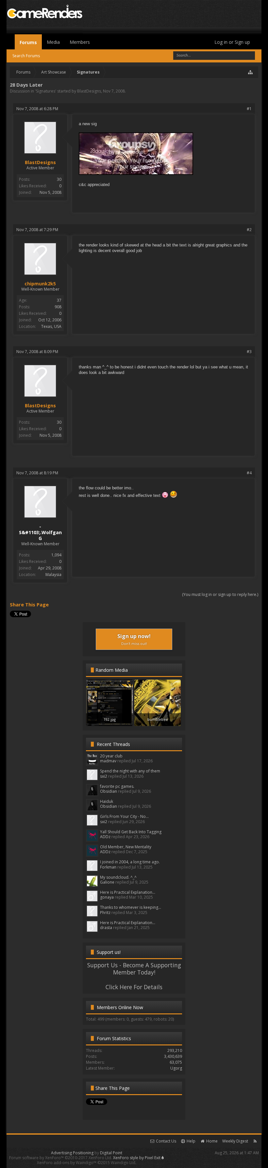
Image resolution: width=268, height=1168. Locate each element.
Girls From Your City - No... (124, 816)
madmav (108, 761)
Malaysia (53, 574)
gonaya (107, 897)
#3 (249, 351)
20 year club (111, 756)
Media (53, 42)
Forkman (108, 867)
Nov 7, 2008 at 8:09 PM (37, 351)
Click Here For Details (134, 987)
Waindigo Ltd (123, 1162)
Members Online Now (120, 1007)
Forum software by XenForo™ (60, 1157)
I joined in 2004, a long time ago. (130, 862)
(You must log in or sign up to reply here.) (220, 594)
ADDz (105, 836)
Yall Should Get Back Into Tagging (130, 832)
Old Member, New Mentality (125, 847)
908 (58, 307)
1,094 (56, 555)
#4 (249, 473)
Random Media (111, 670)
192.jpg (110, 719)
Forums (28, 42)
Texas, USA (51, 326)
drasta (106, 927)
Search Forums (26, 56)
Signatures (45, 91)
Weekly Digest (235, 1141)
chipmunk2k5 (40, 284)
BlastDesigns (89, 91)
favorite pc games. (117, 786)
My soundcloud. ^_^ (118, 877)
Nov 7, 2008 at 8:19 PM (37, 473)
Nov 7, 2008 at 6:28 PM (37, 108)
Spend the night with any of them (130, 771)
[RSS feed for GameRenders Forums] (255, 1141)
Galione (107, 882)
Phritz (105, 912)
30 (59, 179)
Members (80, 42)
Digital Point (111, 1153)
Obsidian (108, 791)
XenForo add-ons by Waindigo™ (66, 1162)
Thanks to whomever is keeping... (130, 907)
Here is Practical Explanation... (127, 892)
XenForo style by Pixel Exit (137, 1157)
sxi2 (103, 776)
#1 (249, 108)
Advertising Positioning (72, 1153)
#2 (249, 229)
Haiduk (106, 801)
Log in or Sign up (232, 42)
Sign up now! (134, 639)
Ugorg (176, 1068)
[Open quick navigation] (250, 72)
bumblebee (157, 719)
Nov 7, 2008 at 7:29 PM (37, 229)
